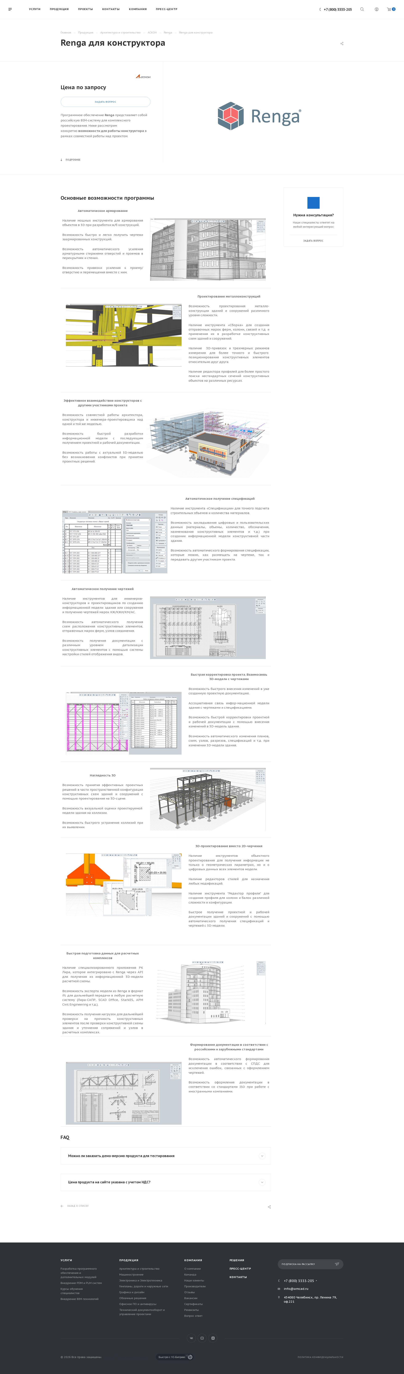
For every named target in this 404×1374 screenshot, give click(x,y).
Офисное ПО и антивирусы (137, 1304)
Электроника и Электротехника (140, 1280)
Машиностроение (131, 1274)
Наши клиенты (194, 1280)
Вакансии (190, 1298)
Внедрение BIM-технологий (79, 1299)
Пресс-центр (240, 1268)
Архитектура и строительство (139, 1268)
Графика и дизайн (131, 1292)
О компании (192, 1268)
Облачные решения (132, 1298)
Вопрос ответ (193, 1316)
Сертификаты (193, 1304)
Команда (190, 1274)
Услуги (66, 1260)
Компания (193, 1260)
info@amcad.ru (296, 1289)
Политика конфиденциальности (320, 1357)
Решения (237, 1260)
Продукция (128, 1260)
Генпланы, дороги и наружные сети (143, 1286)
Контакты (238, 1277)
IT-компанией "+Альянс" (131, 1357)
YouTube (202, 1338)
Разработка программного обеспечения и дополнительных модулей (79, 1273)
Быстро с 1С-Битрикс (172, 1357)
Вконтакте (191, 1338)
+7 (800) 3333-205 (338, 9)
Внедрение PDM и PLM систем (81, 1283)
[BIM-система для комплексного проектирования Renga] (259, 116)
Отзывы (189, 1292)
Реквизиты (191, 1310)
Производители (195, 1286)
